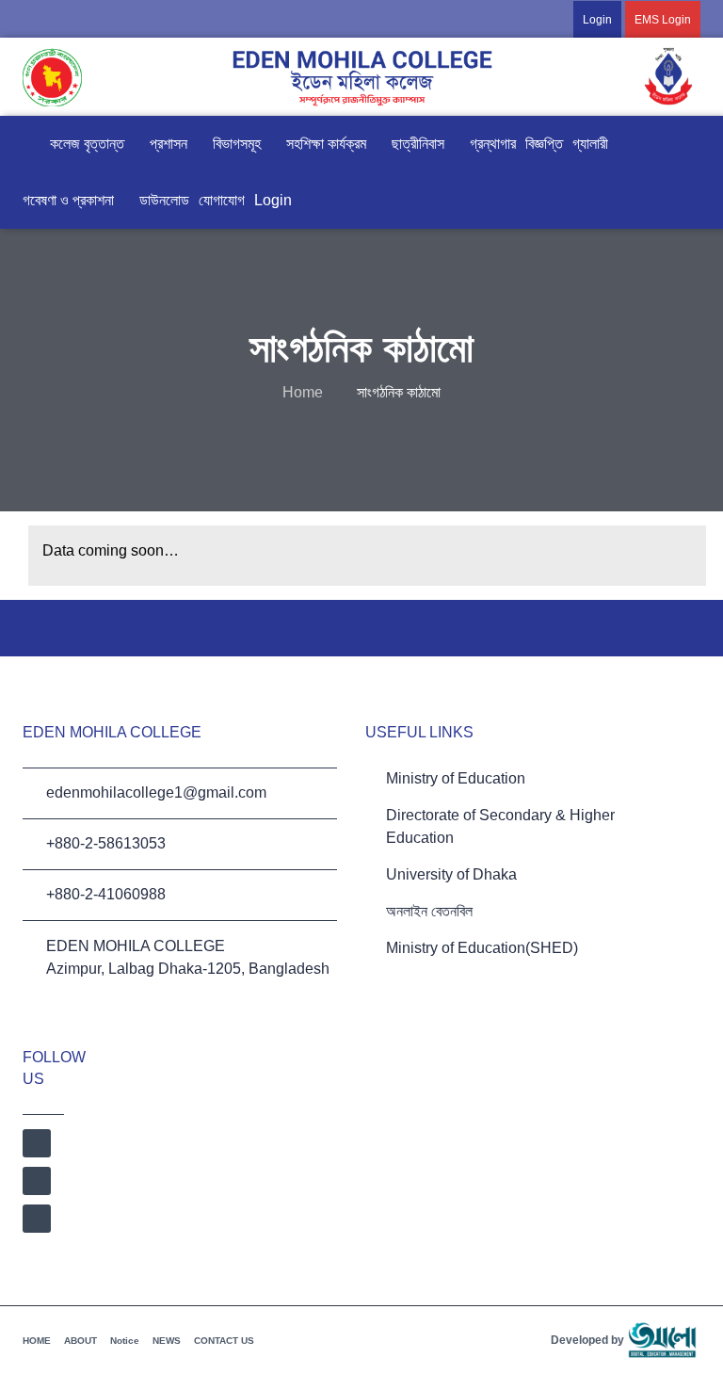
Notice (124, 1340)
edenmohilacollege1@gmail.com (156, 792)
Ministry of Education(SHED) (482, 948)
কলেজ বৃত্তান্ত (87, 144)
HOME (37, 1340)
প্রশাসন (168, 144)
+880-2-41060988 (106, 894)
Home (302, 392)
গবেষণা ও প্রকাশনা (68, 200)
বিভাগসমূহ (237, 144)
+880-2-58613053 (106, 843)
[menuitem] (618, 19)
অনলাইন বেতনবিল (429, 911)
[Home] (31, 144)
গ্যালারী (590, 144)
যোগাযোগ (222, 200)
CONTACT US (224, 1340)
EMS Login (663, 19)
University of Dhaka (451, 874)
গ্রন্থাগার (493, 144)
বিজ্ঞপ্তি (544, 144)
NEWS (167, 1340)
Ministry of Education (455, 778)
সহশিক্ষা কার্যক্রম (326, 144)
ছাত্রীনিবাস (418, 144)
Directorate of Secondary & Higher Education (500, 826)
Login (597, 19)
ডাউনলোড (164, 200)
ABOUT (80, 1340)
